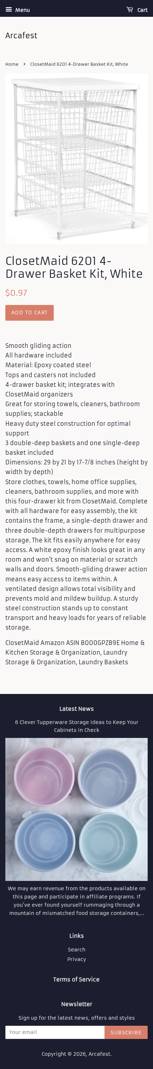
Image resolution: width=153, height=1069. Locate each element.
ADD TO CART (29, 312)
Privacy (76, 959)
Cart (142, 10)
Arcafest (99, 1054)
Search (76, 950)
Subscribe (126, 1032)
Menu (22, 10)
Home (12, 64)
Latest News (76, 708)
